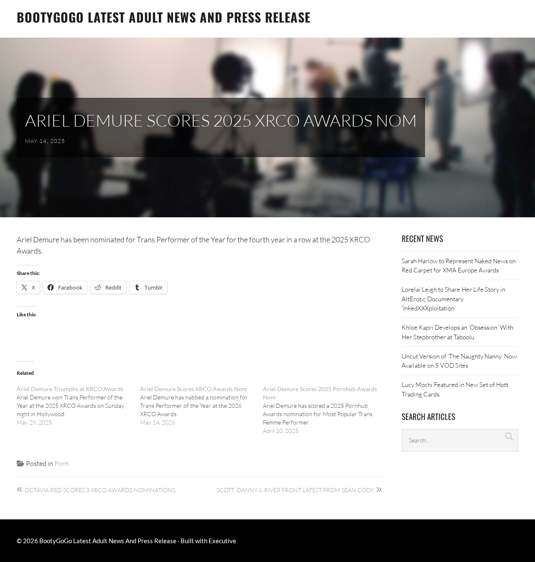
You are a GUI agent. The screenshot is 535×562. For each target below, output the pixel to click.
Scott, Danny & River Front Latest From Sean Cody (295, 489)
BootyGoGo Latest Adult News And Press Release (164, 17)
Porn (61, 463)
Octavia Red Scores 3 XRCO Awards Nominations (100, 489)
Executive (222, 540)
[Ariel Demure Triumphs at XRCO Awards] (78, 406)
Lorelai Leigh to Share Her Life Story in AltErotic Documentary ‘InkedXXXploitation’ (453, 298)
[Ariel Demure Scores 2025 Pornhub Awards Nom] (324, 410)
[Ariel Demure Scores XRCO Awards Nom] (201, 406)
